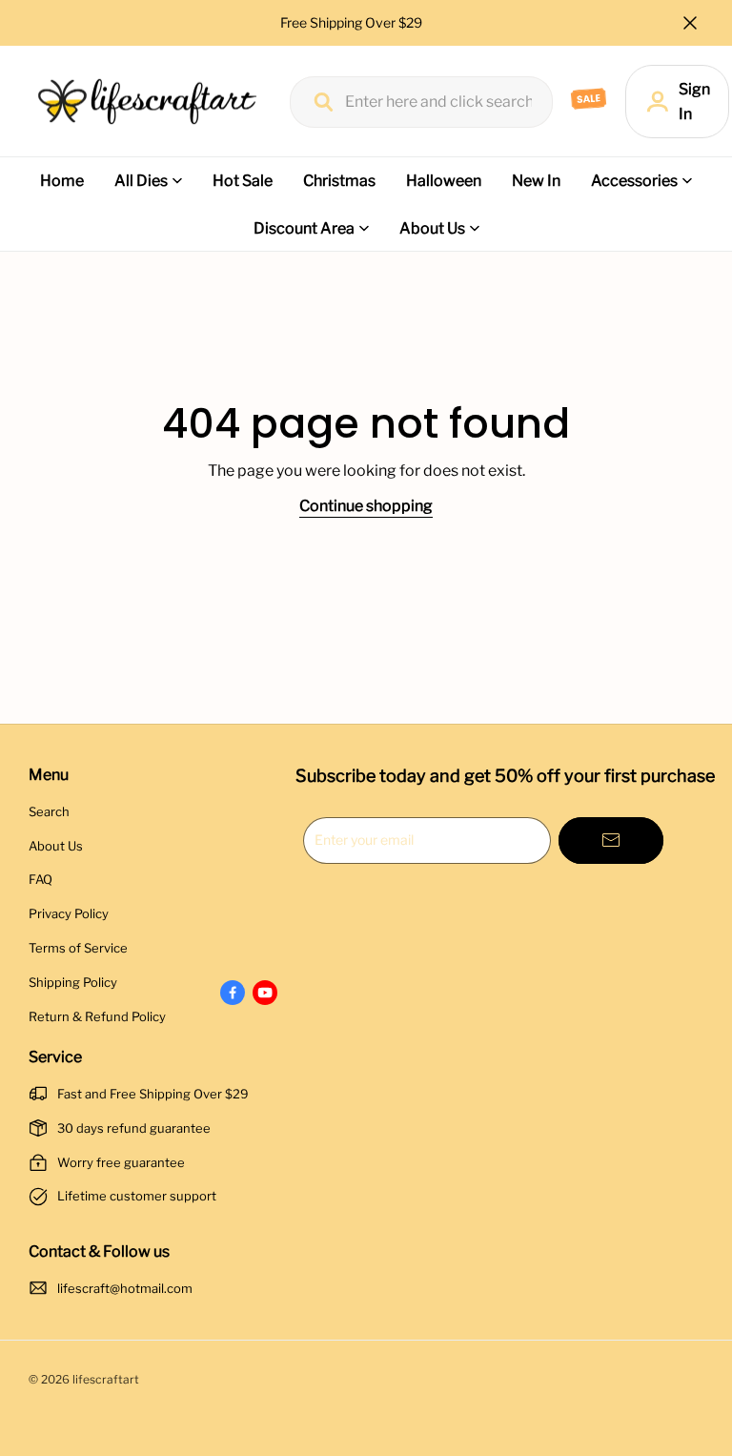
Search (49, 811)
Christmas (339, 181)
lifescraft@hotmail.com (125, 1288)
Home (62, 181)
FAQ (40, 879)
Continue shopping (366, 506)
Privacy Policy (69, 913)
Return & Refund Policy (97, 1016)
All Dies (141, 181)
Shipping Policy (73, 982)
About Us (432, 228)
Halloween (443, 181)
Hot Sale (243, 181)
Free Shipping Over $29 (352, 22)
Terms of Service (78, 947)
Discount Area (304, 228)
